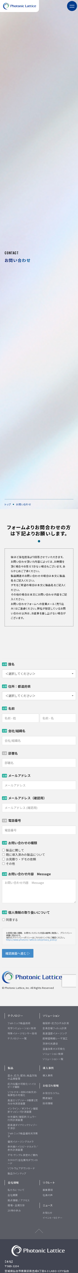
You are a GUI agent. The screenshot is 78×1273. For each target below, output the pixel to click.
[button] (72, 6)
